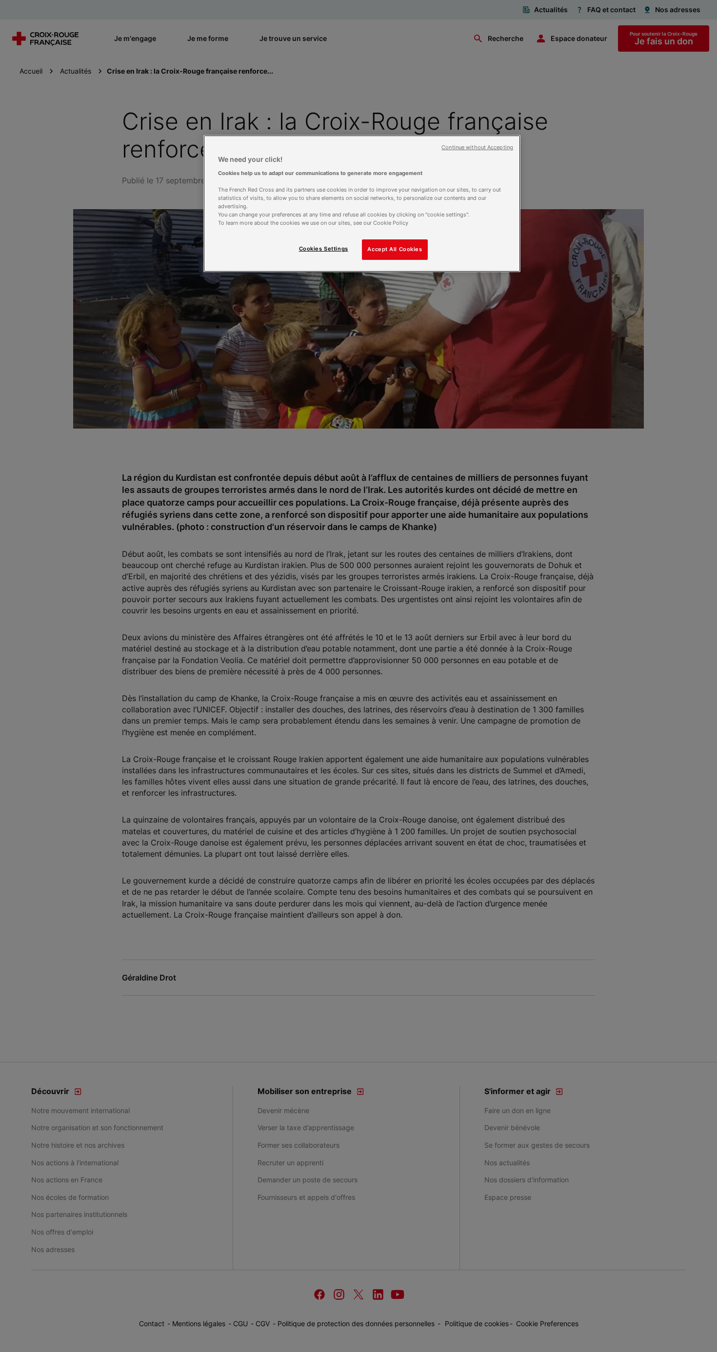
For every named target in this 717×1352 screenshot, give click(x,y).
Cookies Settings (323, 248)
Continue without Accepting (477, 147)
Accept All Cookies (394, 249)
